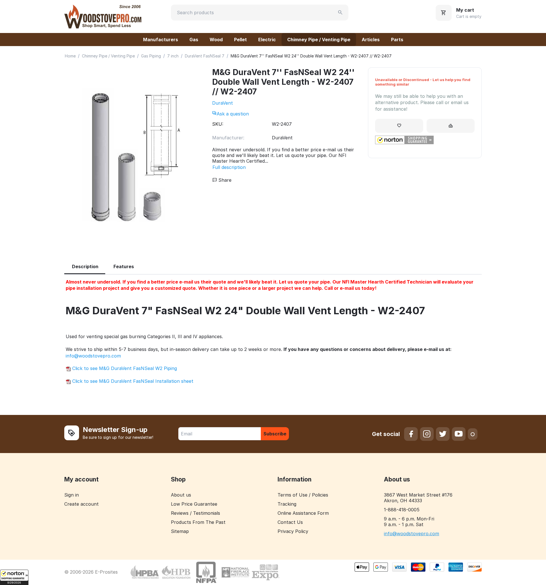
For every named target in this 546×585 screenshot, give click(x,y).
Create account (81, 504)
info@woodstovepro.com (93, 356)
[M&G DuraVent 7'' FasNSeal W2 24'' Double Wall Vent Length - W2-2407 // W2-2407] (132, 157)
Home (70, 55)
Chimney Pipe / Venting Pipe (318, 39)
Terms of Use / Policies (303, 495)
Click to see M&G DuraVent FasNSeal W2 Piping (124, 368)
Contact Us (290, 522)
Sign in (71, 495)
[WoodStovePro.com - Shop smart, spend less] (102, 16)
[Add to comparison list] (451, 126)
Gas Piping (151, 55)
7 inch (173, 55)
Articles (371, 39)
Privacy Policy (293, 531)
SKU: (217, 124)
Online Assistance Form (303, 513)
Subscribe (274, 434)
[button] (14, 577)
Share (224, 180)
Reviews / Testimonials (195, 513)
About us (181, 495)
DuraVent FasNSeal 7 (204, 55)
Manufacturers (160, 39)
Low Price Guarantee (194, 504)
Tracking (287, 504)
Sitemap (180, 531)
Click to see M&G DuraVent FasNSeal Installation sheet (132, 381)
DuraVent (222, 103)
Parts (397, 39)
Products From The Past (198, 522)
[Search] (340, 12)
